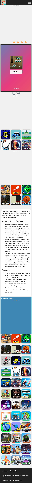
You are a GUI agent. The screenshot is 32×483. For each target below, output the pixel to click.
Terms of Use (6, 480)
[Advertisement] (16, 22)
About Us (5, 471)
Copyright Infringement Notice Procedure (15, 476)
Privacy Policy (17, 480)
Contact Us (13, 471)
